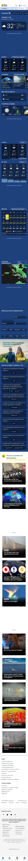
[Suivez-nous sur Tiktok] (15, 815)
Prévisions (21, 8)
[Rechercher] (16, 5)
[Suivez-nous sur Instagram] (7, 815)
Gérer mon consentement (9, 771)
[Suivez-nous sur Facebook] (3, 815)
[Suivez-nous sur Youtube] (11, 815)
